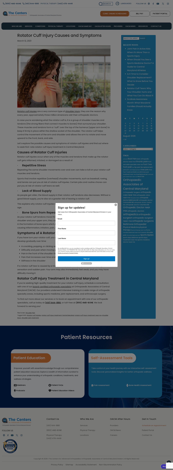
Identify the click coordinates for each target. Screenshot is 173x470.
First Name (62, 228)
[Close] (116, 205)
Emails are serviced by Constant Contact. (68, 253)
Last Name (62, 238)
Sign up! (87, 259)
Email (60, 219)
